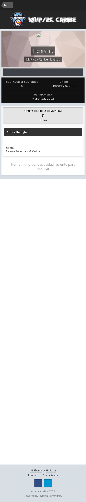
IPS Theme (36, 470)
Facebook (38, 483)
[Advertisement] (43, 227)
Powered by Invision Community (43, 496)
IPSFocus (51, 470)
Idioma (32, 475)
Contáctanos (50, 475)
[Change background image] (65, 5)
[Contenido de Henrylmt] (43, 72)
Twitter (48, 483)
